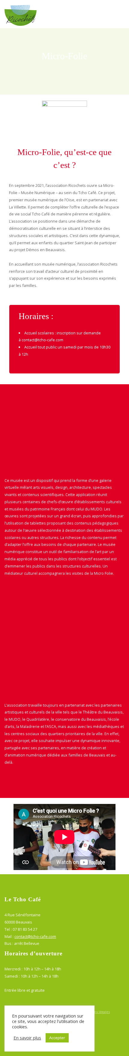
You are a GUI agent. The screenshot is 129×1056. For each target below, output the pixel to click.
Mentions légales (96, 1011)
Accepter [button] (57, 1037)
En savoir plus (27, 1038)
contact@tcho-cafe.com (42, 339)
